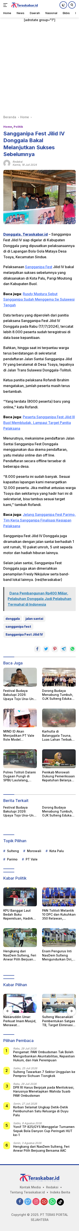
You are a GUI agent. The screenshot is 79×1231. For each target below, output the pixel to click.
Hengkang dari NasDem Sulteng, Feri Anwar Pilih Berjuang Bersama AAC (19, 955)
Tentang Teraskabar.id (27, 1192)
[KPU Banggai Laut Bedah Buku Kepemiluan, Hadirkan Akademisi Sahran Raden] (20, 896)
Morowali (34, 851)
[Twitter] (27, 1202)
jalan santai (34, 618)
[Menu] (6, 5)
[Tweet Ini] (46, 649)
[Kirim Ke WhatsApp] (72, 649)
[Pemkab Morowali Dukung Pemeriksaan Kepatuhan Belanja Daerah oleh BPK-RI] (59, 758)
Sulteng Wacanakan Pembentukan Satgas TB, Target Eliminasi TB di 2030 (58, 1021)
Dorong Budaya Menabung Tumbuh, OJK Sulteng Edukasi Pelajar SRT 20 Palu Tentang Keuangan (58, 695)
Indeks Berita (60, 1192)
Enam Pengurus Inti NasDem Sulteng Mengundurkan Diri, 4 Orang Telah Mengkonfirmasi (58, 955)
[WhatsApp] (52, 1202)
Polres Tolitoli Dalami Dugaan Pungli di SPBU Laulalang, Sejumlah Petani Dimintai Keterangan (19, 776)
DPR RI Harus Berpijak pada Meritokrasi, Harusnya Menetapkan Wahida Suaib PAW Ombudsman (43, 1091)
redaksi (17, 161)
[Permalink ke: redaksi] (6, 163)
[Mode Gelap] (63, 5)
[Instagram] (36, 1202)
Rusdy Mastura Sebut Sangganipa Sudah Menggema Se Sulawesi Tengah (39, 299)
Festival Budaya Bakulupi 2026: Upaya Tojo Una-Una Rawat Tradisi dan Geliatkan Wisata (19, 695)
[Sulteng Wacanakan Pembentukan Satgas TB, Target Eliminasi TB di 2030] (59, 1003)
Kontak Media (30, 1187)
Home (7, 126)
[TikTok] (60, 1202)
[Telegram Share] (63, 649)
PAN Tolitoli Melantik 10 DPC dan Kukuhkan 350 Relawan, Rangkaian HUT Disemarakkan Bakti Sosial (59, 915)
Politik (18, 126)
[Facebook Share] (37, 649)
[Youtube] (44, 1202)
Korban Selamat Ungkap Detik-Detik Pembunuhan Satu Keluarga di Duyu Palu (40, 1111)
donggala (12, 618)
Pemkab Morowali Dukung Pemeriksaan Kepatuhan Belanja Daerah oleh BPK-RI (58, 776)
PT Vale (32, 859)
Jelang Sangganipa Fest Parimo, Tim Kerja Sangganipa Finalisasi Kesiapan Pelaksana (39, 520)
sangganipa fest (18, 626)
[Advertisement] (39, 68)
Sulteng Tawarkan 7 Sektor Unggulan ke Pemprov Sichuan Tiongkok (44, 1074)
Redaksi (52, 1187)
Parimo (12, 859)
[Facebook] (19, 1202)
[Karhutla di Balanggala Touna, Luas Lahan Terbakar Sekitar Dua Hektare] (59, 718)
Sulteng (13, 851)
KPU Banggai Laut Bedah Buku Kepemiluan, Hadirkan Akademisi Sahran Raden (20, 915)
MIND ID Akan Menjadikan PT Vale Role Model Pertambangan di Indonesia (18, 735)
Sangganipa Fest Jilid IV (24, 634)
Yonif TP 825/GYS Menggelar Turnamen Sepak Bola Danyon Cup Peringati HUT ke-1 (44, 1130)
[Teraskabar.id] (24, 5)
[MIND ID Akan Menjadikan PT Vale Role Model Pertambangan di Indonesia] (20, 718)
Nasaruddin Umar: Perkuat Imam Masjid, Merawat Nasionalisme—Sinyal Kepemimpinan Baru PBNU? (20, 1021)
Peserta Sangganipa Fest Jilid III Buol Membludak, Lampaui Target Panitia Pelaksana (39, 422)
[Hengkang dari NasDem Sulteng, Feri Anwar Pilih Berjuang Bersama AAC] (20, 937)
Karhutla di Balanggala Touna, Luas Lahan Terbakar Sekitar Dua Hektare (58, 735)
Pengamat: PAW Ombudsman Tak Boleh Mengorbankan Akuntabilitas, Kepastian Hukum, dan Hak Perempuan (44, 1056)
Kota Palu (56, 851)
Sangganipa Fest (38, 267)
